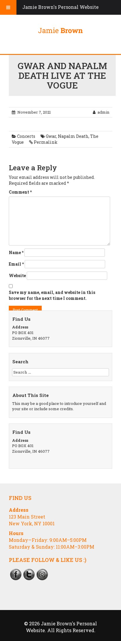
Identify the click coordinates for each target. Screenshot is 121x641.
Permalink (46, 142)
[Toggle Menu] (8, 7)
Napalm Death (73, 136)
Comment (20, 192)
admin (103, 112)
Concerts (26, 136)
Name (16, 252)
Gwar (51, 136)
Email (16, 264)
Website (17, 275)
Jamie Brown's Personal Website (60, 7)
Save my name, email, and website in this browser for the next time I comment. (52, 295)
